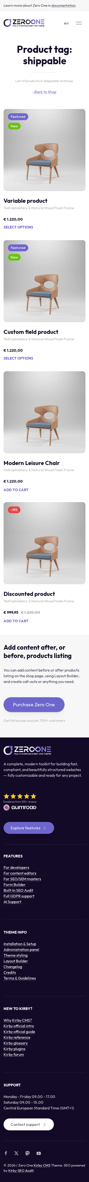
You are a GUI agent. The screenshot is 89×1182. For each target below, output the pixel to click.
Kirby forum (14, 1054)
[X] (16, 1153)
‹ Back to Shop (44, 91)
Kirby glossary (16, 1043)
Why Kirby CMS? (18, 1020)
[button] (78, 23)
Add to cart (16, 490)
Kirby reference (17, 1037)
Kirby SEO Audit (20, 1170)
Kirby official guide (19, 1031)
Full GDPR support (19, 896)
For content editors (20, 873)
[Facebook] (6, 1153)
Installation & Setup (20, 943)
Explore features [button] (25, 828)
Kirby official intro (19, 1026)
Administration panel (21, 949)
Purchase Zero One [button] (34, 704)
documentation (63, 5)
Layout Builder (16, 961)
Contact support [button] (25, 1124)
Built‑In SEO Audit (18, 890)
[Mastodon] (27, 1153)
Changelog (13, 966)
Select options (18, 227)
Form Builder (15, 884)
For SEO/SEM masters (22, 878)
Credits (10, 972)
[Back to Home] (24, 23)
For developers (16, 867)
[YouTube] (38, 1153)
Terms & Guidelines (20, 978)
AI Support (12, 901)
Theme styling (16, 955)
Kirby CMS (42, 1165)
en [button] (66, 23)
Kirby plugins (14, 1048)
